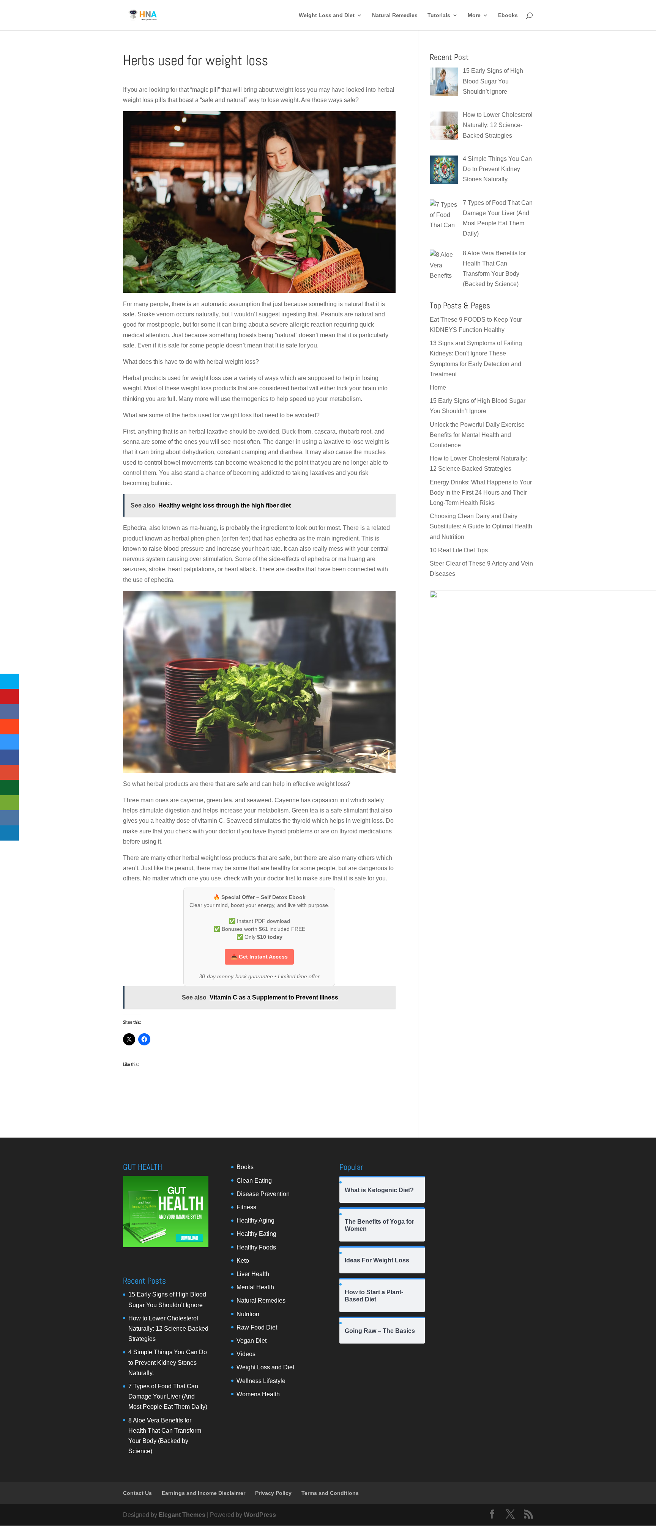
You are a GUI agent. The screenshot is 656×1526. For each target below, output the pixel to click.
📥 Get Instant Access (259, 957)
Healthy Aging (255, 1220)
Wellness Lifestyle (261, 1381)
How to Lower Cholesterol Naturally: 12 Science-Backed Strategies (168, 1328)
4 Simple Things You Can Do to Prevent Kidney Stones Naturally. (167, 1362)
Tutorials (438, 15)
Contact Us (137, 1493)
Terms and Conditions (330, 1493)
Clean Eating (254, 1180)
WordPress (260, 1515)
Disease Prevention (263, 1194)
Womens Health (258, 1394)
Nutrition (248, 1314)
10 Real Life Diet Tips (459, 550)
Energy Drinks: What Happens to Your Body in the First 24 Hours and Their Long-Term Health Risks (481, 492)
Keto (243, 1260)
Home (438, 387)
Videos (246, 1354)
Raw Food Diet (257, 1327)
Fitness (246, 1207)
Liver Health (253, 1274)
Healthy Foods (256, 1247)
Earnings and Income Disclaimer (203, 1493)
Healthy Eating (256, 1234)
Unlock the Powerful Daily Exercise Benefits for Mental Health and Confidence (477, 434)
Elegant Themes (182, 1515)
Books (245, 1167)
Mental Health (255, 1287)
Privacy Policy (273, 1493)
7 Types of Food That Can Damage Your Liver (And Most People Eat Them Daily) (167, 1396)
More (474, 15)
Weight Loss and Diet (327, 15)
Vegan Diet (251, 1340)
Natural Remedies (395, 15)
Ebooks (508, 15)
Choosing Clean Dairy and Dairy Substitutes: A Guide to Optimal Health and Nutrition (481, 526)
